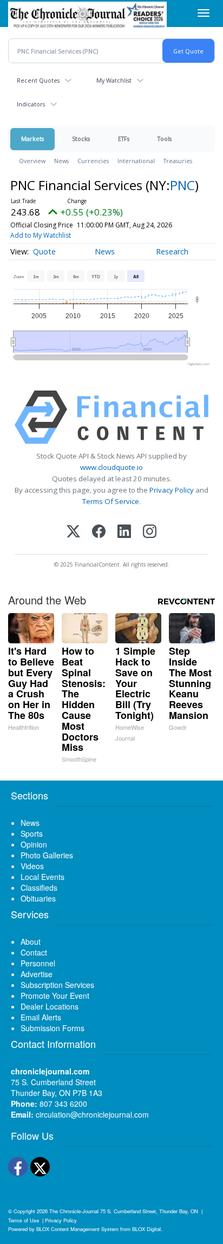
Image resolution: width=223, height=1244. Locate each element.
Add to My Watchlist (40, 235)
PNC (182, 185)
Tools (165, 139)
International (136, 161)
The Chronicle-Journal (74, 1211)
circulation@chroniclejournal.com (92, 1114)
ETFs (123, 139)
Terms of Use (23, 1220)
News (61, 161)
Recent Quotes (38, 80)
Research (172, 251)
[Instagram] (150, 532)
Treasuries (177, 161)
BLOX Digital (146, 1229)
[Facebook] (99, 532)
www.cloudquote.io (111, 467)
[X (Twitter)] (73, 532)
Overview (32, 161)
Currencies (93, 161)
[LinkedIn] (124, 532)
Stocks (81, 139)
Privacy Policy (171, 490)
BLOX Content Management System (77, 1229)
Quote (44, 251)
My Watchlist (114, 80)
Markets (32, 139)
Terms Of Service (110, 501)
